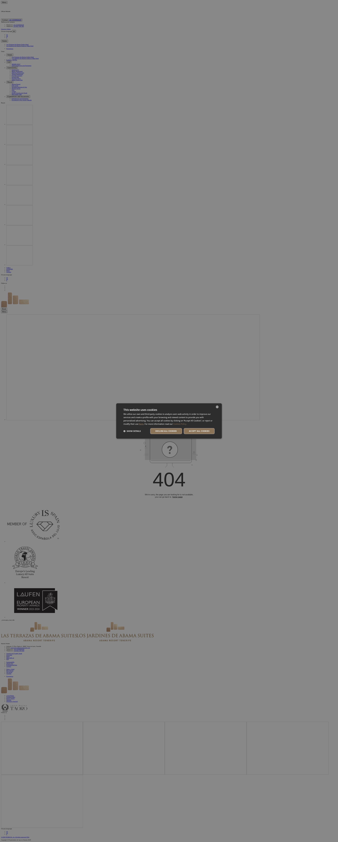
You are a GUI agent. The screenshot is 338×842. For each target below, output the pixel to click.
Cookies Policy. (180, 424)
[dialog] (169, 421)
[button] (132, 431)
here (141, 424)
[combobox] (217, 407)
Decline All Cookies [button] (166, 431)
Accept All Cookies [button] (199, 431)
